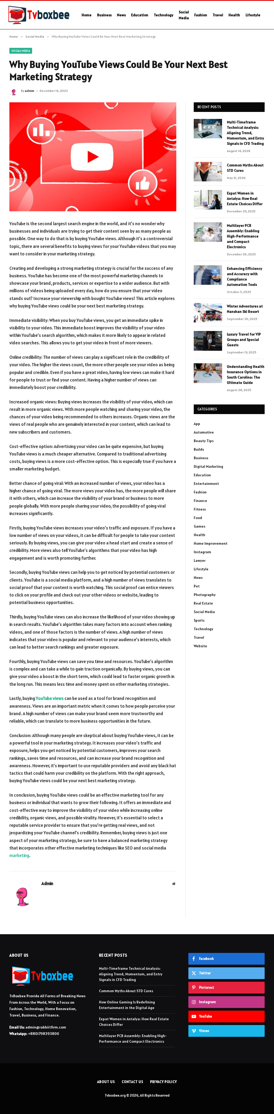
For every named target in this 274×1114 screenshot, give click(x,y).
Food (198, 517)
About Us (106, 1082)
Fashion (200, 15)
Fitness (200, 509)
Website (200, 646)
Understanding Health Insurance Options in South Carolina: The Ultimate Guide (245, 374)
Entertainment (206, 483)
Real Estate (203, 603)
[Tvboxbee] (39, 15)
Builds (199, 449)
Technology (163, 15)
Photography (205, 594)
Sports (199, 620)
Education (139, 15)
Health (234, 15)
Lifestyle (253, 15)
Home (87, 15)
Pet (197, 586)
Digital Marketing (208, 466)
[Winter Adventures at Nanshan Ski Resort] (208, 312)
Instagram (202, 552)
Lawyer (200, 560)
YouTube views (50, 698)
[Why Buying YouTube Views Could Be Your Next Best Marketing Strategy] (92, 156)
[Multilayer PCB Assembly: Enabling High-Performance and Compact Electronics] (208, 232)
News (121, 15)
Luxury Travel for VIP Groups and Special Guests (244, 339)
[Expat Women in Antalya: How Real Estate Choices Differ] (208, 199)
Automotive (204, 432)
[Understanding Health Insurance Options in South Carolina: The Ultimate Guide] (208, 373)
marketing (19, 855)
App (197, 423)
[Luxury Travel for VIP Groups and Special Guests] (208, 340)
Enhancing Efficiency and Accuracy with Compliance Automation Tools (244, 276)
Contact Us (132, 1082)
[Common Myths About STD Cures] (208, 171)
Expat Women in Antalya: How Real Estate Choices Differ (244, 198)
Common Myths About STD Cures (245, 168)
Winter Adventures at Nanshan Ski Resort (245, 309)
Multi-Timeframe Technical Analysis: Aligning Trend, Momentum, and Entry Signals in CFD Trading (245, 133)
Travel (218, 15)
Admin (29, 91)
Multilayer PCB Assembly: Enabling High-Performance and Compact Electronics (243, 236)
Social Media (184, 15)
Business (104, 15)
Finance (200, 500)
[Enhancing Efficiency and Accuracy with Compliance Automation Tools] (208, 275)
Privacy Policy (163, 1082)
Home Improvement (210, 543)
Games (199, 526)
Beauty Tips (204, 440)
